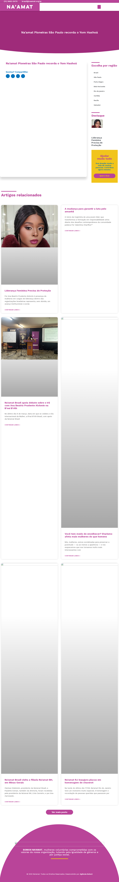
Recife (96, 100)
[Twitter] (59, 864)
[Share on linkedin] (18, 76)
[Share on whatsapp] (23, 76)
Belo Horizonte (99, 86)
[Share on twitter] (13, 76)
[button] (99, 7)
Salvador (97, 105)
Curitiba (97, 96)
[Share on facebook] (8, 76)
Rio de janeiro (99, 91)
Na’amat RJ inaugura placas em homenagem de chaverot (83, 781)
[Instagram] (66, 864)
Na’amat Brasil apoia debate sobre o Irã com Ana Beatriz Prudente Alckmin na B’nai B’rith (27, 405)
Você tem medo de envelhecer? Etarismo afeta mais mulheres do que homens (88, 535)
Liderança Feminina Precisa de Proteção (96, 141)
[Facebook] (53, 864)
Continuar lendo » (12, 310)
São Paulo (97, 77)
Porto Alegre (98, 82)
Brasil (96, 73)
